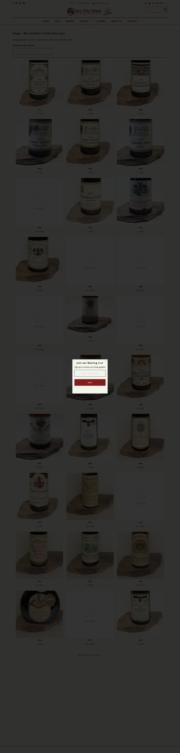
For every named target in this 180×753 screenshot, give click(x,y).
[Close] (106, 361)
